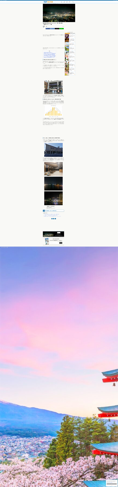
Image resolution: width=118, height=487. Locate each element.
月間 (67, 33)
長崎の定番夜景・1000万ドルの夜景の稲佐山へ (51, 210)
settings (112, 485)
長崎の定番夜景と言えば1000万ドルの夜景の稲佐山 (49, 55)
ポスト (57, 28)
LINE (61, 28)
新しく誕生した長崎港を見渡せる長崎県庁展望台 (49, 54)
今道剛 (46, 26)
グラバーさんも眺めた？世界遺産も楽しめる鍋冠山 (49, 56)
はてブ (51, 28)
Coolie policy (111, 482)
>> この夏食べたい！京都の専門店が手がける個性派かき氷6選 (50, 215)
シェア (47, 28)
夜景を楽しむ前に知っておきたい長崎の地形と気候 (49, 53)
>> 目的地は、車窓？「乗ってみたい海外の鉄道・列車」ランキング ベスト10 (52, 216)
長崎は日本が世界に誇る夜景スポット (47, 52)
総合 (72, 33)
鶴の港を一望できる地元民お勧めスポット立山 (48, 57)
